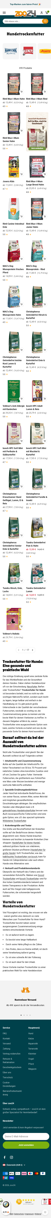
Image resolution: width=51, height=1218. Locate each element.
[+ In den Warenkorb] (21, 91)
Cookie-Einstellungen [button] (9, 1084)
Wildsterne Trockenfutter (14, 821)
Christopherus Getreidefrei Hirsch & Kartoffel (36, 314)
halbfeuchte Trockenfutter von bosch (20, 856)
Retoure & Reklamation (8, 1061)
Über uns (7, 1072)
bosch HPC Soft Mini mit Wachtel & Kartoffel (36, 451)
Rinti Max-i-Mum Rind (36, 99)
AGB (11, 1214)
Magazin (32, 1069)
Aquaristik (33, 1043)
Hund (30, 1033)
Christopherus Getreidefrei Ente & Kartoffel (35, 360)
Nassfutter (32, 686)
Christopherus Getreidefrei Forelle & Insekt (36, 497)
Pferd (31, 1064)
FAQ (5, 1033)
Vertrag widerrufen (11, 1053)
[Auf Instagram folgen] (11, 1157)
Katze (31, 1038)
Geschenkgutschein (12, 1067)
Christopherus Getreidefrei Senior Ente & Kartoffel (12, 545)
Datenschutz (19, 1214)
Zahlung (6, 1048)
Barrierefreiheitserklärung (12, 1093)
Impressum (29, 1214)
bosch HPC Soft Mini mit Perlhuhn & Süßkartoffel (13, 451)
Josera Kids (8, 181)
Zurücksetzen (33, 21)
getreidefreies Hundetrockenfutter (19, 810)
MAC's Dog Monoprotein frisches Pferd (13, 269)
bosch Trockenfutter (29, 878)
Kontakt (6, 1038)
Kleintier (32, 1053)
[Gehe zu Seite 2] (32, 650)
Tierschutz (8, 1077)
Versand (7, 1043)
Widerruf (38, 1214)
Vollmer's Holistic (11, 633)
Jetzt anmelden (26, 1145)
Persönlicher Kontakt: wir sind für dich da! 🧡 (25, 4)
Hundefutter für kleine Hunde (25, 843)
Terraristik (33, 1048)
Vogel (31, 1059)
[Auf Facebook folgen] (4, 1157)
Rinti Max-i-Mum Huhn (14, 99)
